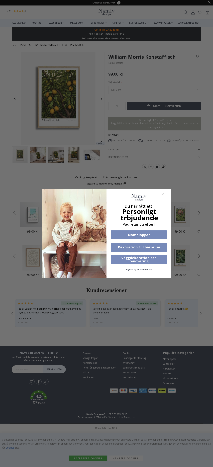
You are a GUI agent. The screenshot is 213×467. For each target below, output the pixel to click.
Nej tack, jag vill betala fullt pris (139, 270)
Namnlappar (139, 235)
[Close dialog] (163, 194)
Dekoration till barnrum (139, 247)
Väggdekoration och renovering (139, 259)
